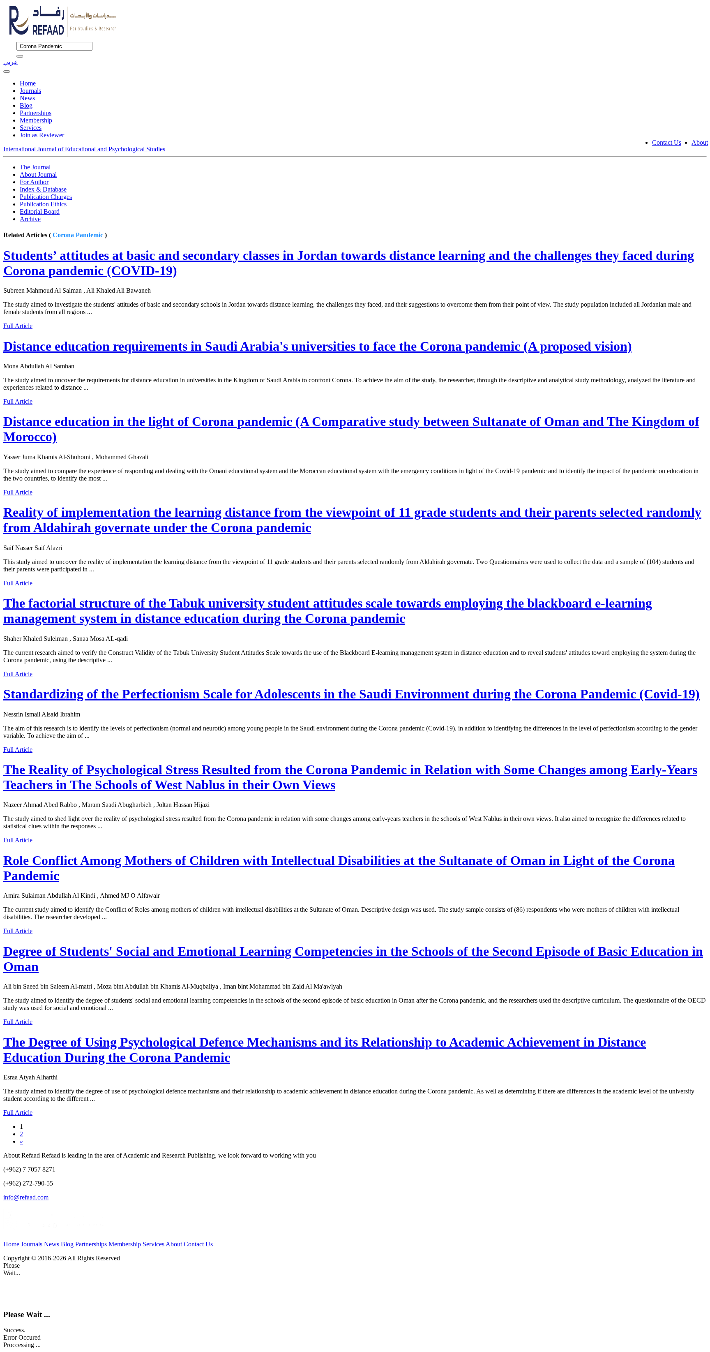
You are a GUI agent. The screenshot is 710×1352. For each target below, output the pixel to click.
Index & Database (43, 189)
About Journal (38, 174)
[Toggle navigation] (6, 71)
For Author (34, 181)
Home (28, 83)
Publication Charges (46, 196)
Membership (36, 120)
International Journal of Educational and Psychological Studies (84, 149)
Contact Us (666, 142)
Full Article (17, 325)
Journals (30, 90)
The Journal (35, 167)
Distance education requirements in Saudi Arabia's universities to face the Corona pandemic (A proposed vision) (317, 346)
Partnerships (35, 112)
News (27, 98)
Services (30, 127)
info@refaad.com (25, 1197)
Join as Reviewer (42, 135)
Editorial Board (40, 211)
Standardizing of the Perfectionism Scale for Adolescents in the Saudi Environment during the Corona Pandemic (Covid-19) (351, 693)
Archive (30, 218)
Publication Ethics (43, 204)
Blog (26, 105)
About (700, 142)
